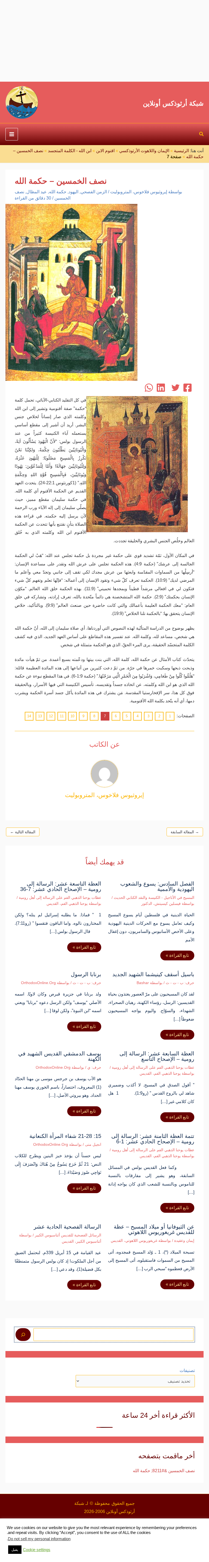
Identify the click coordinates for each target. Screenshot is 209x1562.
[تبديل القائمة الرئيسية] (11, 134)
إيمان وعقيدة (184, 1240)
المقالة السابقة (185, 832)
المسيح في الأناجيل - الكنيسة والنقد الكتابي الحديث (154, 897)
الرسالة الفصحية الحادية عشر (67, 1227)
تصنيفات (187, 1370)
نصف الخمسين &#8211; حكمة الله (164, 1470)
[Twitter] (175, 388)
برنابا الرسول (86, 974)
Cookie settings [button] (36, 1550)
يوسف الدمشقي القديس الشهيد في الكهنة (59, 1056)
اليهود (73, 191)
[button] (201, 134)
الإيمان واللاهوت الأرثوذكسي (144, 150)
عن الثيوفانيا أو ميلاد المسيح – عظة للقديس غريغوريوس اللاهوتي (154, 1229)
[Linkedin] (161, 388)
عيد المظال (36, 191)
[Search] (23, 1334)
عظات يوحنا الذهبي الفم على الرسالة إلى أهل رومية (60, 897)
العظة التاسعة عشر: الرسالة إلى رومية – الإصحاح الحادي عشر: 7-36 (60, 886)
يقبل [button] (14, 1550)
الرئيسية (181, 150)
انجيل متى (93, 1144)
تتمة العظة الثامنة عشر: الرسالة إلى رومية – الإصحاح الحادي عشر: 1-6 (152, 1138)
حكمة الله (57, 191)
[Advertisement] (104, 41)
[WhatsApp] (149, 388)
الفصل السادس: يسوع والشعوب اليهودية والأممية (157, 886)
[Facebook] (187, 388)
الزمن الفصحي (94, 191)
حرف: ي (94, 1067)
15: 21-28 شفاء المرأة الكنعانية (65, 1136)
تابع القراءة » (177, 955)
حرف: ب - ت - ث (180, 983)
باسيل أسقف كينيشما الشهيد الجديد (153, 974)
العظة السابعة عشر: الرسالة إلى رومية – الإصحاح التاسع (156, 1056)
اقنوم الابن (105, 150)
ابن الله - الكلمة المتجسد (69, 150)
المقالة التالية (22, 832)
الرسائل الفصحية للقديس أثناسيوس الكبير (68, 1235)
